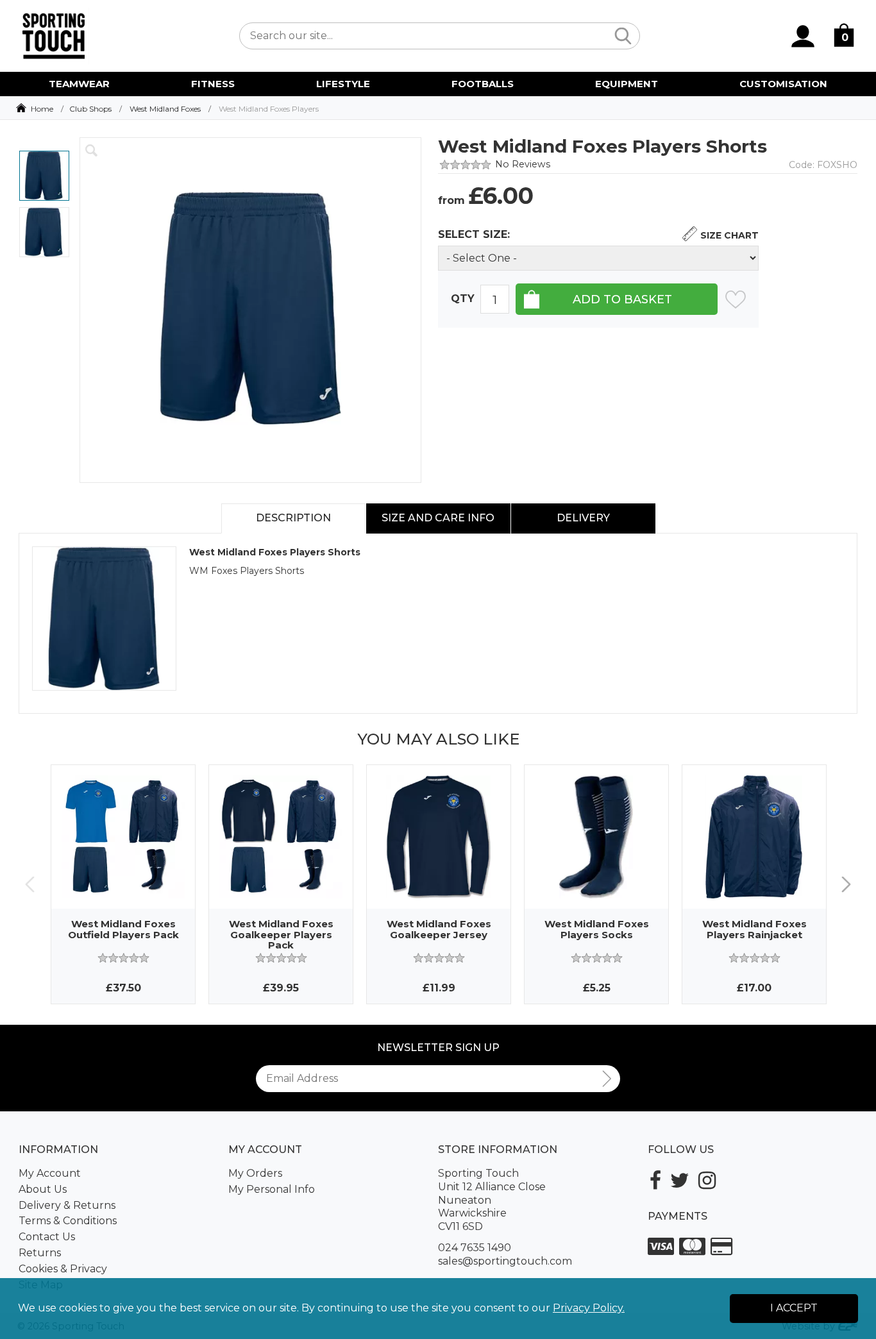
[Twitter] (679, 1180)
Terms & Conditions (68, 1221)
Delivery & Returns (67, 1205)
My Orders (255, 1173)
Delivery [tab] (583, 518)
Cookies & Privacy (63, 1269)
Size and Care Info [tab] (438, 518)
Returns (40, 1253)
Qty (463, 298)
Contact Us (47, 1237)
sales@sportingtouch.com (505, 1261)
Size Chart (729, 235)
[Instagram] (707, 1180)
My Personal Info (271, 1189)
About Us (43, 1189)
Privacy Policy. (589, 1308)
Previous (30, 884)
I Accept (794, 1308)
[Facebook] (655, 1180)
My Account (50, 1173)
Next (846, 884)
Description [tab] (293, 518)
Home (42, 109)
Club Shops (90, 109)
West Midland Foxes (165, 109)
